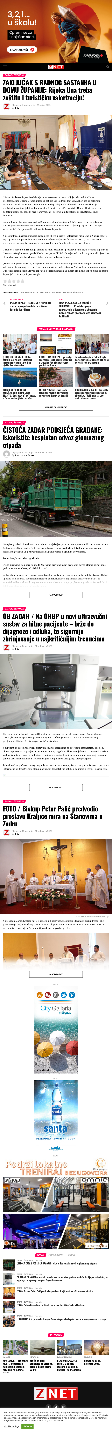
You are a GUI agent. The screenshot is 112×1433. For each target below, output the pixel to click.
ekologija (27, 292)
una (59, 292)
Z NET (18, 108)
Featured (38, 292)
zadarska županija (73, 292)
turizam (50, 292)
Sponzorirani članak (24, 455)
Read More (88, 1418)
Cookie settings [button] (11, 1426)
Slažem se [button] (27, 1426)
